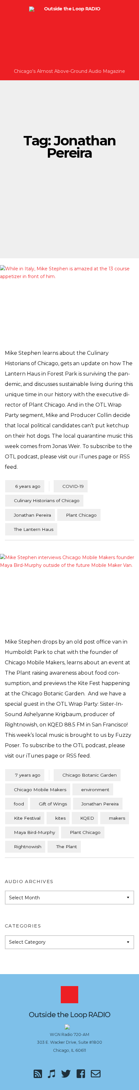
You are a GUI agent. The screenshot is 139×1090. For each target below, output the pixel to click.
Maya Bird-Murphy (34, 832)
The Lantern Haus (33, 529)
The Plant (66, 846)
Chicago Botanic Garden (89, 775)
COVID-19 (73, 486)
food (19, 803)
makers (117, 818)
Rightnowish (27, 846)
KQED (87, 818)
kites (60, 818)
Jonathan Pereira (32, 515)
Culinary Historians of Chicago (47, 500)
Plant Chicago (81, 515)
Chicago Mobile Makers (40, 789)
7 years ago (24, 775)
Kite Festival (27, 818)
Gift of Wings (53, 803)
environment (95, 789)
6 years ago (24, 486)
